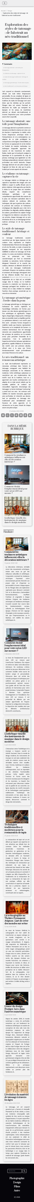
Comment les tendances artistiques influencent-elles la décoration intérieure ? (15, 458)
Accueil (3, 11)
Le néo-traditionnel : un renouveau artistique (15, 86)
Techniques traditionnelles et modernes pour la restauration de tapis (15, 828)
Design (10, 11)
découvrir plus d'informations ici (20, 277)
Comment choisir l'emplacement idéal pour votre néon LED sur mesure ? (16, 489)
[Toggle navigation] (4, 3)
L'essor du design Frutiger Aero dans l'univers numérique (15, 1009)
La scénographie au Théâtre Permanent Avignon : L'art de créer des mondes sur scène (16, 919)
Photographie (17, 1178)
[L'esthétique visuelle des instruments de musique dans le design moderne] (17, 506)
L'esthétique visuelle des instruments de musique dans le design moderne (15, 520)
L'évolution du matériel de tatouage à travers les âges (17, 1097)
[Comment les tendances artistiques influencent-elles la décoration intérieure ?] (17, 443)
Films (17, 1186)
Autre (17, 1190)
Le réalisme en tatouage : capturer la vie (14, 73)
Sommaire (8, 64)
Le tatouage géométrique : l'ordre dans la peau (16, 83)
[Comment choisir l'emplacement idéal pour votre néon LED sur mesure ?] (17, 475)
